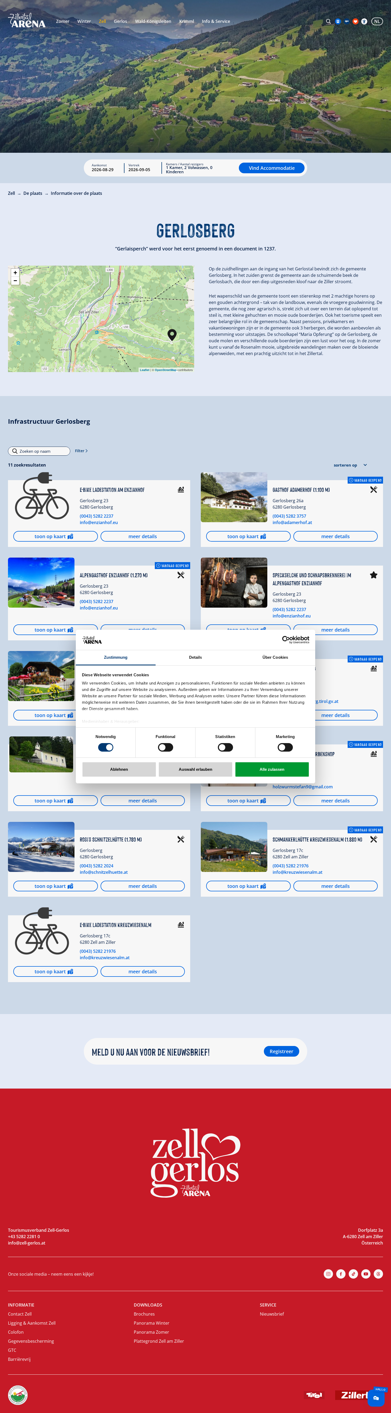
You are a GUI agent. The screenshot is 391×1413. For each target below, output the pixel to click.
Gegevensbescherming (31, 1341)
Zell (102, 21)
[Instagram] (328, 1274)
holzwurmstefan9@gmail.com (303, 787)
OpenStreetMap (166, 370)
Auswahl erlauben (195, 769)
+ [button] (15, 272)
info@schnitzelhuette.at (104, 872)
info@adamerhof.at (292, 522)
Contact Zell (20, 1314)
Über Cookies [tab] (275, 657)
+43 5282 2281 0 (24, 1236)
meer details (142, 536)
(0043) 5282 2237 (96, 516)
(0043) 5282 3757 (289, 516)
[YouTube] (366, 1274)
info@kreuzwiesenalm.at (297, 872)
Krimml (186, 21)
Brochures (144, 1314)
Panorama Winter (151, 1323)
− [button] (15, 280)
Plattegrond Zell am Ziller (159, 1341)
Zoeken (328, 21)
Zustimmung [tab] (116, 657)
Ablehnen (119, 769)
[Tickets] (338, 21)
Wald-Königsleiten (153, 21)
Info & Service (216, 21)
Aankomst (99, 165)
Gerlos (120, 21)
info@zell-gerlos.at (26, 1243)
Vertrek (133, 165)
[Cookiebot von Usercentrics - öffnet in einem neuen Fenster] (286, 640)
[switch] (165, 747)
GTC (12, 1350)
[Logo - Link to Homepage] (26, 20)
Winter (84, 21)
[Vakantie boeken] (355, 21)
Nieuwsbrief (272, 1314)
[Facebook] (341, 1274)
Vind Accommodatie (272, 168)
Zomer (62, 21)
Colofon (16, 1332)
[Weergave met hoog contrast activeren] (364, 21)
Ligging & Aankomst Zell (32, 1323)
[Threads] (378, 1274)
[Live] (347, 21)
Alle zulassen (272, 769)
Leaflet (144, 370)
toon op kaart (50, 536)
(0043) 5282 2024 (96, 866)
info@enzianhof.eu (99, 522)
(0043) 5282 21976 (291, 866)
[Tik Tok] (353, 1274)
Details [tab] (195, 657)
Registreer (281, 1051)
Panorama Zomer (151, 1332)
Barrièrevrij (19, 1359)
